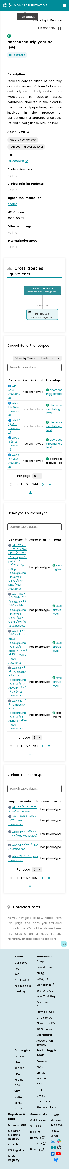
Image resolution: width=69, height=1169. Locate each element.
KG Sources (44, 1029)
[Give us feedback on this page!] (64, 944)
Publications (22, 986)
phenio (12, 204)
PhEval (40, 1067)
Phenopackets (46, 1107)
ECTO (18, 1108)
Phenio (19, 1079)
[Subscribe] (53, 1141)
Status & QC (45, 990)
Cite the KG (44, 1017)
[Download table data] (29, 492)
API (38, 973)
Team (18, 968)
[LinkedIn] (53, 1153)
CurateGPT (44, 1101)
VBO (17, 1091)
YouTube (36, 1143)
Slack (34, 1126)
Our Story (20, 963)
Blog (33, 1132)
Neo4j (40, 979)
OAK (39, 1084)
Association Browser (44, 1042)
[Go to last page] (49, 484)
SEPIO (18, 1102)
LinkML (40, 1073)
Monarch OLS (17, 1125)
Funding (19, 991)
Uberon (19, 1062)
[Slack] (59, 1141)
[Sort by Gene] (18, 380)
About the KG (45, 1023)
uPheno (19, 1068)
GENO (18, 1097)
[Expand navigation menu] (64, 5)
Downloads (44, 967)
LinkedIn (36, 1137)
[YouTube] (58, 1153)
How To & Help (46, 996)
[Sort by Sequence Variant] (36, 801)
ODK (39, 1090)
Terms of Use (45, 1012)
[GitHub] (59, 1147)
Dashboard (44, 1035)
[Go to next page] (42, 484)
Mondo (19, 1056)
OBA (17, 1085)
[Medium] (53, 1147)
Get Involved (38, 1120)
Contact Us (22, 980)
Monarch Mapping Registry (14, 1135)
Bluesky (35, 1149)
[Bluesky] (56, 1159)
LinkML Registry (13, 1158)
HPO (17, 1074)
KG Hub (13, 1144)
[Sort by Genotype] (25, 539)
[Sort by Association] (41, 380)
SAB (17, 974)
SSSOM (41, 1078)
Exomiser (42, 1061)
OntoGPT (42, 1096)
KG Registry (16, 1150)
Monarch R (44, 985)
